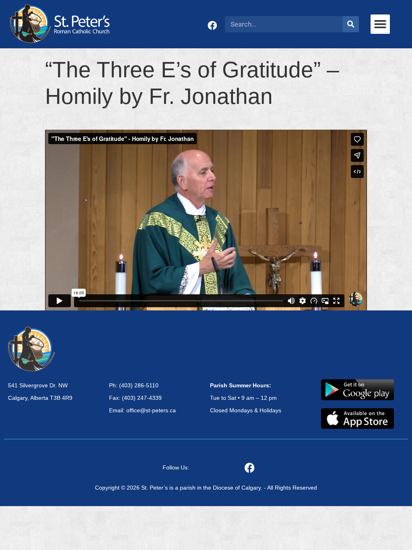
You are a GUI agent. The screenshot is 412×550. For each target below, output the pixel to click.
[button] (380, 24)
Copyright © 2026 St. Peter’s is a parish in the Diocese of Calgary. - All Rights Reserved (206, 487)
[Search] (351, 24)
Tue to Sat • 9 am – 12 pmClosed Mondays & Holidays (245, 398)
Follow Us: (176, 467)
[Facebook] (212, 25)
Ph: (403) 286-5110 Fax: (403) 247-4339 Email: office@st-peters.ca (142, 398)
